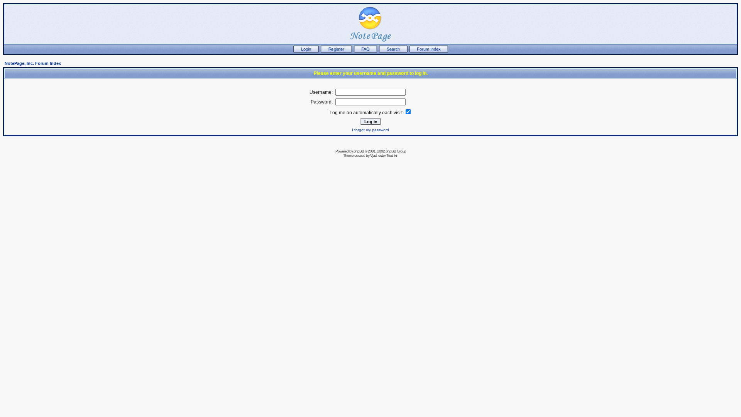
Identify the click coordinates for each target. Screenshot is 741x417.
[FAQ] (365, 51)
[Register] (336, 51)
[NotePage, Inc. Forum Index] (428, 51)
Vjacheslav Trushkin (384, 155)
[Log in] (306, 51)
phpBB (359, 151)
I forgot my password (370, 130)
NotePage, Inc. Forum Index (33, 63)
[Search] (393, 51)
